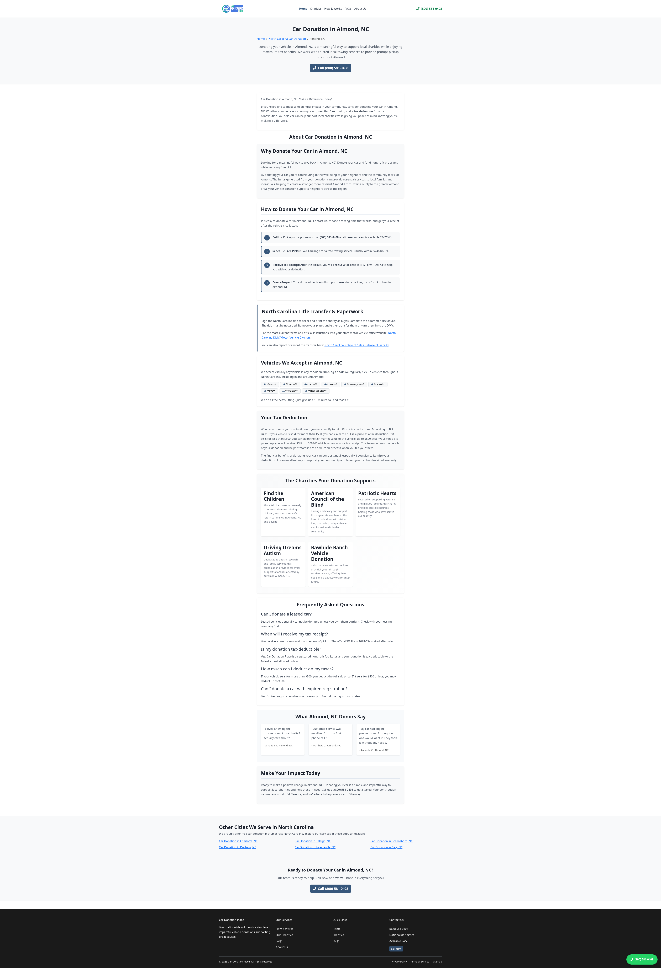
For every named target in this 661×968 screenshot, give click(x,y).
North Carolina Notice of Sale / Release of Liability (356, 345)
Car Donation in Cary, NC (386, 847)
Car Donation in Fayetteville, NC (315, 847)
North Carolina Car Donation (287, 39)
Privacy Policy (399, 961)
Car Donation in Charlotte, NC (238, 841)
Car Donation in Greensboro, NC (391, 841)
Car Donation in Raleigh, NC (313, 841)
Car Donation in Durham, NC (237, 847)
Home (303, 8)
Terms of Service (419, 961)
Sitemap (437, 961)
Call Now (396, 948)
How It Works (333, 8)
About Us (360, 8)
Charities (316, 8)
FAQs (348, 8)
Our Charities (284, 935)
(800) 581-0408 (431, 9)
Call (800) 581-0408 (333, 68)
